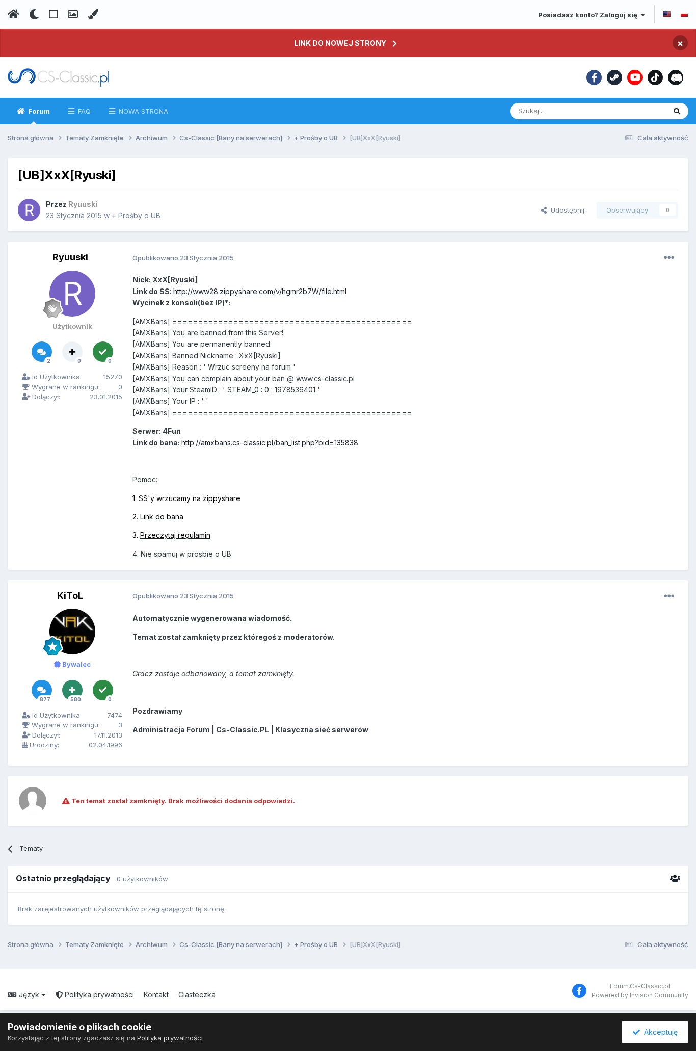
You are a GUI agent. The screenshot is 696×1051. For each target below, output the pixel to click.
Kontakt (156, 994)
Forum (38, 111)
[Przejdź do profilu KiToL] (72, 631)
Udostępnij (565, 210)
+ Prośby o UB (136, 215)
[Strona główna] (13, 14)
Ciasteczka (197, 994)
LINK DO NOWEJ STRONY (340, 43)
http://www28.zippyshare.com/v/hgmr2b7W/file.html (259, 291)
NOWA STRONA (142, 111)
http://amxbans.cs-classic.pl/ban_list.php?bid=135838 (269, 442)
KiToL (70, 595)
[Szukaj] (676, 111)
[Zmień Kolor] (93, 14)
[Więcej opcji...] (669, 258)
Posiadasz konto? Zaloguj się (589, 15)
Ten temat (636, 111)
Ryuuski (70, 257)
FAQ (83, 111)
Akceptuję (659, 1032)
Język (29, 994)
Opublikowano (183, 258)
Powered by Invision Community (640, 995)
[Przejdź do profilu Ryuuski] (29, 210)
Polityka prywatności (98, 994)
